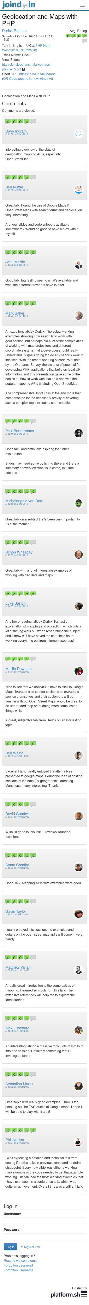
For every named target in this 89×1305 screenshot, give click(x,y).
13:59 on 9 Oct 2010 (18, 555)
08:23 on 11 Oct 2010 (18, 970)
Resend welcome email (21, 1260)
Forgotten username (18, 1270)
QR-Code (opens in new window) (27, 78)
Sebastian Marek (19, 1083)
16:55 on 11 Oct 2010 (18, 1030)
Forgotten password (18, 1265)
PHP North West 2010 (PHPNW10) (26, 48)
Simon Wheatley (18, 552)
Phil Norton (14, 1139)
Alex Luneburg (17, 1027)
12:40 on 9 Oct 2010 (18, 316)
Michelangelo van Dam (24, 500)
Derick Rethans (15, 30)
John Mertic (15, 261)
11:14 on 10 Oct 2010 (18, 671)
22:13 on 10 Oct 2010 (18, 914)
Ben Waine (14, 752)
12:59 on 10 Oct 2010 (18, 756)
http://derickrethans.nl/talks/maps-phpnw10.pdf (26, 66)
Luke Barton (15, 603)
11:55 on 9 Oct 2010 (18, 190)
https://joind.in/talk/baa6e (37, 73)
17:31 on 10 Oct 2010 (18, 816)
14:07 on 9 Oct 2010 (18, 606)
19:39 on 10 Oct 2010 (18, 867)
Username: (12, 1214)
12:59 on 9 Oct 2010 (18, 503)
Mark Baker (14, 313)
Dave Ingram (16, 131)
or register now (30, 1247)
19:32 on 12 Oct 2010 (18, 1086)
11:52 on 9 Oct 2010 (18, 134)
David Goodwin (18, 813)
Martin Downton (18, 668)
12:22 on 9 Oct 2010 (18, 264)
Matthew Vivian (18, 967)
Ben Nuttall (14, 186)
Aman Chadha (17, 864)
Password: (12, 1229)
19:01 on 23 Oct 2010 (18, 1142)
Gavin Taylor (15, 911)
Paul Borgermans (19, 430)
